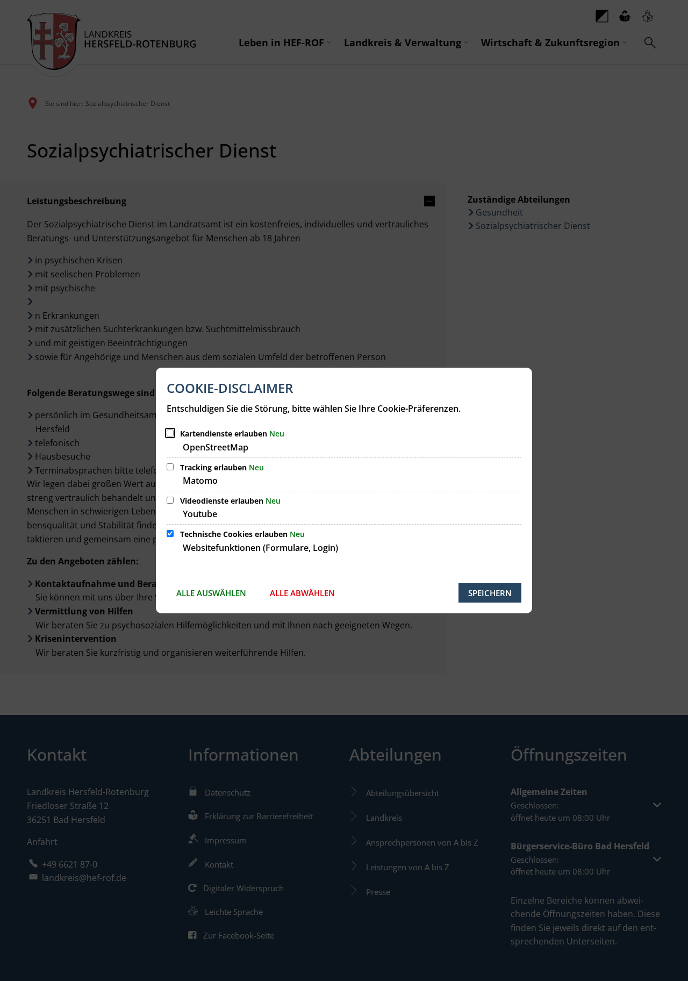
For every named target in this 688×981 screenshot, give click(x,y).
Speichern (490, 593)
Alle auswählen (211, 593)
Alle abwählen (302, 593)
